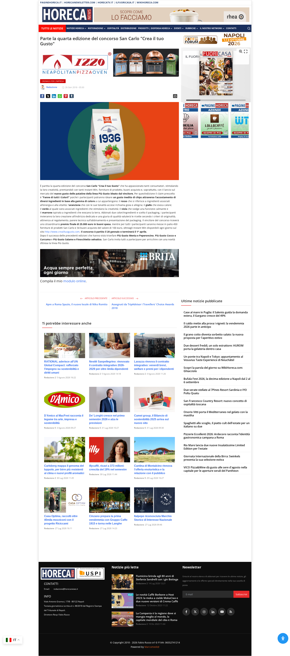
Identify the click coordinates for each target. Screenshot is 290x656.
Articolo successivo (123, 298)
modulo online (74, 281)
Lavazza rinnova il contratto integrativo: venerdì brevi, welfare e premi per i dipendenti (154, 365)
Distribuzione (128, 28)
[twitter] (195, 612)
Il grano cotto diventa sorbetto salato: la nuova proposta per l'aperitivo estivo (213, 336)
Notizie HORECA (75, 28)
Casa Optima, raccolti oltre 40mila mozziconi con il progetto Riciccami (61, 520)
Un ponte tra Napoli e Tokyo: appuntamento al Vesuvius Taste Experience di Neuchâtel (213, 358)
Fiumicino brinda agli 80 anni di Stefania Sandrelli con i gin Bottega (157, 577)
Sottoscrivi (241, 594)
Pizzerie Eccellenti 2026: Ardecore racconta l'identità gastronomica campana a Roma (217, 435)
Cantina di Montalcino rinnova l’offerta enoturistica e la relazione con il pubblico (153, 469)
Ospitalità (113, 28)
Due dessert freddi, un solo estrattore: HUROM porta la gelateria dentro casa (214, 347)
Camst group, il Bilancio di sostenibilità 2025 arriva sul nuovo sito (151, 419)
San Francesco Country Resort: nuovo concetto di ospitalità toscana (215, 402)
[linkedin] (213, 612)
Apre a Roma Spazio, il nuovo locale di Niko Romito (76, 304)
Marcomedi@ (151, 646)
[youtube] (222, 612)
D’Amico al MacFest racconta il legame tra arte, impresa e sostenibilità (63, 419)
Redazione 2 (50, 377)
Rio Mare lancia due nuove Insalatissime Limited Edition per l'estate (214, 447)
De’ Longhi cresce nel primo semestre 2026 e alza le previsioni (107, 419)
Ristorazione (95, 28)
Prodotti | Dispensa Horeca (154, 28)
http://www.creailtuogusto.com (62, 231)
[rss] (231, 612)
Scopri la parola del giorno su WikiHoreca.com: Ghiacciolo (213, 369)
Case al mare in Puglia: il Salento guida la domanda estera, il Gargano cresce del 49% (216, 314)
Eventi (177, 28)
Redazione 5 (50, 427)
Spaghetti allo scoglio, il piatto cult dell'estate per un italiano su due (217, 424)
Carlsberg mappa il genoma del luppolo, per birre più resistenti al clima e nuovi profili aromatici (64, 469)
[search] (248, 28)
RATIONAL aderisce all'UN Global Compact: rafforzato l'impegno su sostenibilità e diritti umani (61, 367)
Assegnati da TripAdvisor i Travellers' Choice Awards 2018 (143, 306)
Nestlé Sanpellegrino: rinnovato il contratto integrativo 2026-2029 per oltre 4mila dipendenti (109, 365)
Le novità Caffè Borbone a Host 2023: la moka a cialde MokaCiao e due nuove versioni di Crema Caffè (157, 598)
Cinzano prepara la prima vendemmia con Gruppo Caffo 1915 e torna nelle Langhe (108, 520)
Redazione (94, 474)
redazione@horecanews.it (66, 589)
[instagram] (204, 612)
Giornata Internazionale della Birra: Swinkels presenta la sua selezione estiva (212, 458)
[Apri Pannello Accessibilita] (283, 638)
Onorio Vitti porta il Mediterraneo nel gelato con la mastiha (216, 413)
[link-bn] (172, 15)
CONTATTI (231, 28)
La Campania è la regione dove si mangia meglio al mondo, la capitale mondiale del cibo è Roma (156, 617)
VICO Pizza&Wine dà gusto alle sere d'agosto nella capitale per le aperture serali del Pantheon (215, 469)
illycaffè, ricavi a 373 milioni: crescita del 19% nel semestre (108, 467)
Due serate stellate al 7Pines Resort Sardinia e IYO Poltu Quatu (215, 391)
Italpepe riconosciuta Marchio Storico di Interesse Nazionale (153, 518)
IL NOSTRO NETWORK (211, 28)
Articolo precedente (95, 298)
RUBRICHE (190, 28)
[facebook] (186, 612)
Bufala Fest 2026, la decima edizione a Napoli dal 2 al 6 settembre (217, 380)
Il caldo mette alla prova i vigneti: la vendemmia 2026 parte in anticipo (214, 325)
